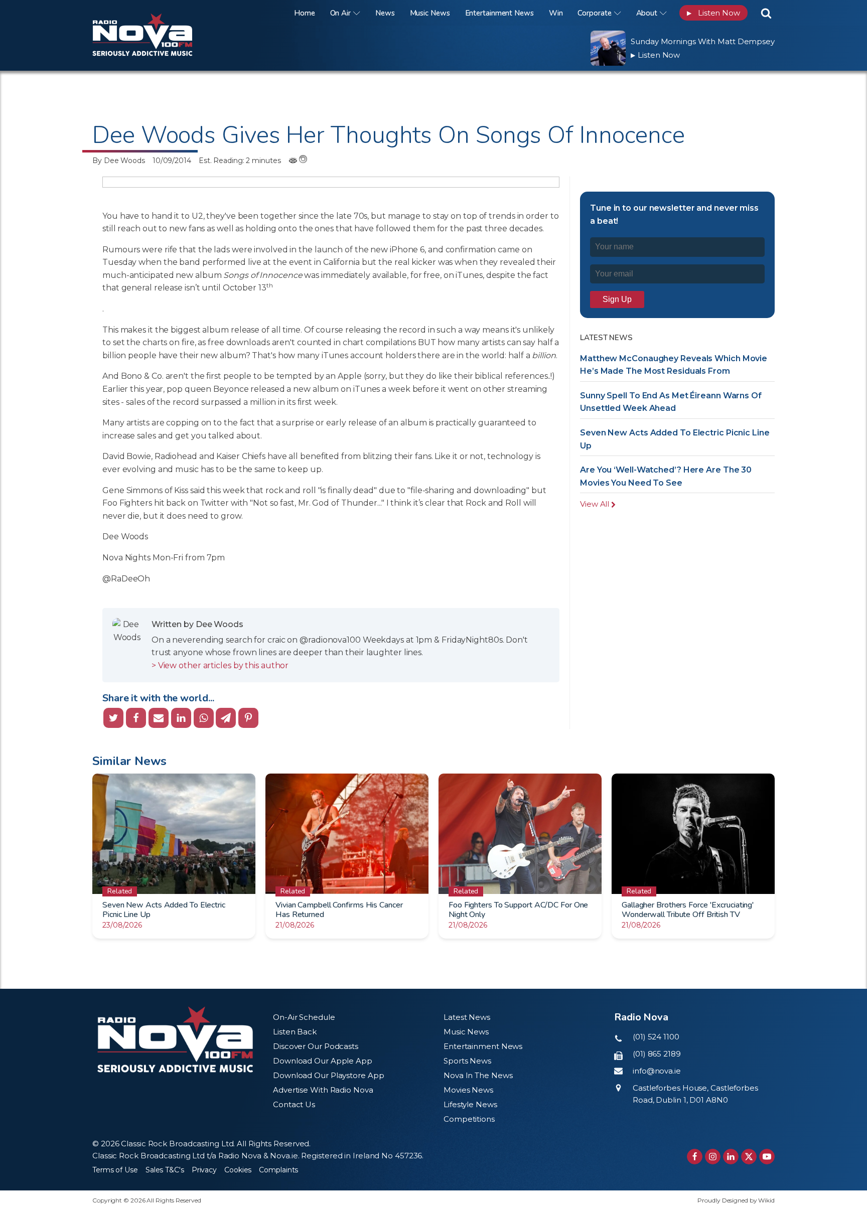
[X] (113, 718)
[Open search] (766, 13)
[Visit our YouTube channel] (767, 1156)
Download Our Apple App (322, 1061)
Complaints (278, 1169)
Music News (430, 13)
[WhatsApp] (204, 718)
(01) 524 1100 (656, 1036)
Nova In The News (478, 1075)
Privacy (204, 1169)
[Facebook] (136, 718)
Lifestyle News (470, 1104)
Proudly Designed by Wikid (736, 1200)
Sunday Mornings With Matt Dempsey (703, 41)
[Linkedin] (181, 718)
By (118, 160)
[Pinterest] (248, 718)
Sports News (467, 1061)
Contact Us (294, 1104)
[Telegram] (226, 718)
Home (304, 13)
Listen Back (295, 1031)
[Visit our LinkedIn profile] (731, 1156)
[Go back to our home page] (175, 1039)
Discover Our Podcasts (315, 1046)
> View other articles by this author (220, 665)
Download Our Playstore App (328, 1075)
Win (556, 13)
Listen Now (713, 13)
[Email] (159, 718)
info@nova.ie (657, 1071)
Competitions (469, 1119)
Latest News (467, 1017)
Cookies (237, 1169)
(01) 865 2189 (657, 1053)
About (647, 13)
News (385, 13)
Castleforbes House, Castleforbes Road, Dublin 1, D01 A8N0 (695, 1094)
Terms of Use (115, 1169)
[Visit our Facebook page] (694, 1156)
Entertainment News (499, 13)
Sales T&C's (165, 1169)
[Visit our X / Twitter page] (749, 1156)
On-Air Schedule (304, 1017)
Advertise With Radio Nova (323, 1090)
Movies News (468, 1090)
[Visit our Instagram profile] (712, 1156)
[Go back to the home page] (155, 13)
